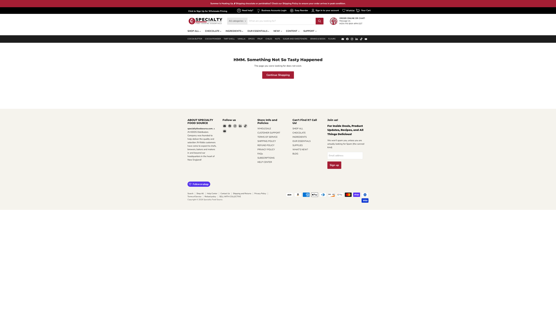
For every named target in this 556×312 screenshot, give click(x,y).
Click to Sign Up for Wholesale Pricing (207, 11)
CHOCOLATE (212, 31)
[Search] (319, 21)
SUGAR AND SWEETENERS (295, 39)
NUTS (277, 39)
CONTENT (292, 31)
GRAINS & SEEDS (317, 39)
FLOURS (331, 39)
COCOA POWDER (213, 39)
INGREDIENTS (234, 31)
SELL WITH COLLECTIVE (230, 196)
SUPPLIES (297, 145)
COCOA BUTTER (195, 39)
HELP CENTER (264, 162)
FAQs (260, 153)
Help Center (212, 193)
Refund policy (210, 196)
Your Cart (363, 11)
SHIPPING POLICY (266, 141)
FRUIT (260, 39)
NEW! (277, 31)
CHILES (269, 39)
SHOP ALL (194, 31)
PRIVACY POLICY (266, 149)
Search (190, 193)
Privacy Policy (260, 193)
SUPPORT (309, 31)
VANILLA (241, 39)
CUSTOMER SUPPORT (268, 132)
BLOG (295, 153)
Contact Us (225, 193)
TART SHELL (229, 39)
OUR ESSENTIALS (257, 31)
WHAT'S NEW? (300, 149)
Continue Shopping (278, 75)
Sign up (334, 165)
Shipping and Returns (242, 193)
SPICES (251, 39)
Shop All (200, 193)
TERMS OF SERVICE (267, 136)
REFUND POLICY (265, 145)
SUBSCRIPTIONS (266, 157)
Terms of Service (194, 196)
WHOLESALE (264, 128)
